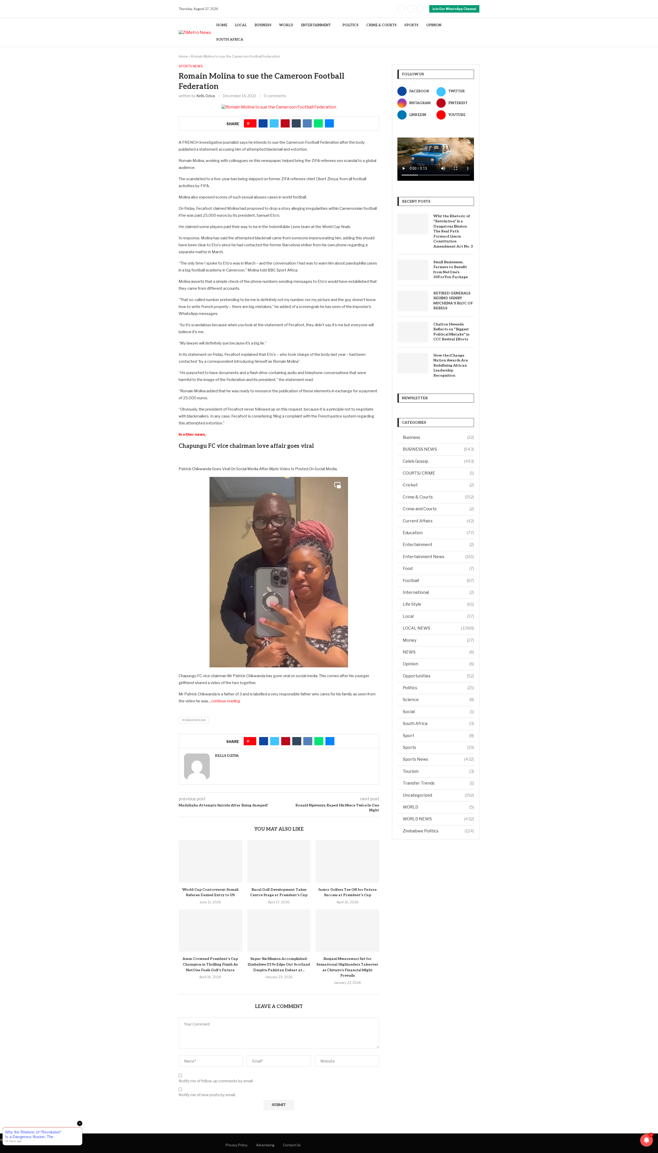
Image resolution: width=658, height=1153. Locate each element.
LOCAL (241, 25)
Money (438, 640)
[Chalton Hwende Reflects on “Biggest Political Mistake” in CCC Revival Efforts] (412, 332)
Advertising (265, 1145)
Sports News (438, 759)
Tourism (438, 771)
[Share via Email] (329, 123)
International (438, 592)
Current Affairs (438, 521)
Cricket (438, 485)
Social (438, 711)
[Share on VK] (307, 123)
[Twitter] (410, 9)
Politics (438, 687)
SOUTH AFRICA (229, 40)
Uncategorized (438, 795)
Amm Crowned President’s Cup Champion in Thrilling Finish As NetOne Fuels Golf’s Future (210, 964)
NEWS (438, 652)
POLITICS (350, 25)
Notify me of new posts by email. (207, 1095)
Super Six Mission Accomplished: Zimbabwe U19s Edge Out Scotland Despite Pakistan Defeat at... (279, 964)
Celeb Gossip (438, 461)
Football (438, 580)
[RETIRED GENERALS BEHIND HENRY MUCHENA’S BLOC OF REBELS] (412, 301)
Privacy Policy (237, 1145)
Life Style (438, 604)
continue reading (225, 701)
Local (438, 616)
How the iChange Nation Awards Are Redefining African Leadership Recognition (450, 365)
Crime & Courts (438, 497)
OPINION (433, 25)
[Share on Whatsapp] (318, 123)
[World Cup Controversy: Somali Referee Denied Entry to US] (210, 861)
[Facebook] (401, 9)
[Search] (476, 32)
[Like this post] (252, 123)
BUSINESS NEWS (438, 449)
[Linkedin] (420, 9)
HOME (221, 25)
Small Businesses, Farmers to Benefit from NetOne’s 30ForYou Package (450, 269)
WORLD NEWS (438, 818)
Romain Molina (194, 720)
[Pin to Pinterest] (285, 123)
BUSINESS (262, 25)
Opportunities (438, 676)
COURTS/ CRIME (438, 473)
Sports (438, 747)
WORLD (286, 25)
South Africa (438, 723)
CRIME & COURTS (381, 25)
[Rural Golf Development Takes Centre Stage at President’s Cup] (279, 861)
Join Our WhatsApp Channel (454, 9)
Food (438, 568)
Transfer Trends (438, 783)
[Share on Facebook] (263, 123)
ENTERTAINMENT (316, 25)
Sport (438, 735)
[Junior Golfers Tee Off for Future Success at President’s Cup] (347, 861)
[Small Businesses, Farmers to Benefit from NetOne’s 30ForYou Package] (412, 270)
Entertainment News (438, 556)
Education (438, 532)
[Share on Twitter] (274, 123)
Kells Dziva (205, 96)
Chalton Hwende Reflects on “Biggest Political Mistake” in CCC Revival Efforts (451, 332)
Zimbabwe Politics (438, 831)
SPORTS (411, 25)
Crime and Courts (438, 508)
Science (438, 699)
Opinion (438, 663)
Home (183, 56)
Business (438, 437)
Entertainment (438, 544)
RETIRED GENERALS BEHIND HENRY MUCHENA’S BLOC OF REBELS (453, 301)
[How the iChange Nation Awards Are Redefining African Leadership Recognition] (412, 363)
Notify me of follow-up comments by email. (216, 1081)
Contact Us (292, 1145)
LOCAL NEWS (438, 628)
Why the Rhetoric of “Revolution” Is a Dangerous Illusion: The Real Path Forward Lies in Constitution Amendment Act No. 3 (453, 231)
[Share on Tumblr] (296, 123)
